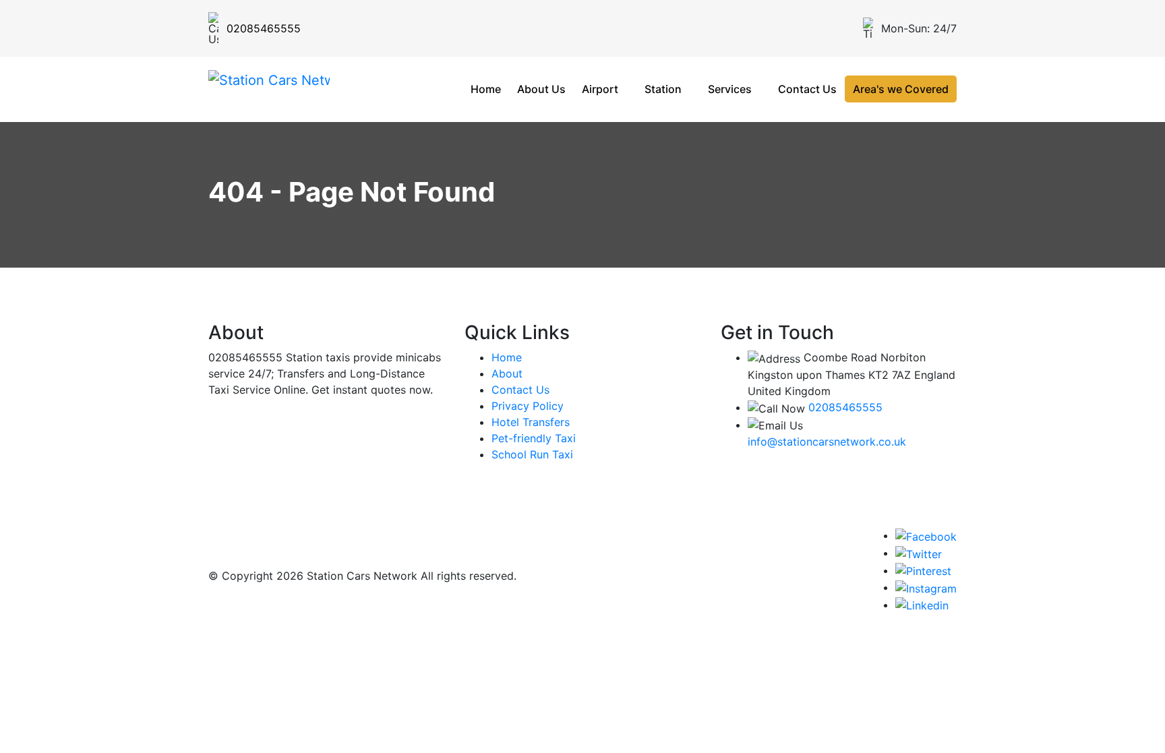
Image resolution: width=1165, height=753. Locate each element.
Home (486, 89)
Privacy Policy (527, 406)
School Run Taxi (532, 454)
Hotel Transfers (530, 422)
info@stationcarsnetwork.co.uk (827, 441)
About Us (541, 89)
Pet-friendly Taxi (533, 438)
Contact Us (807, 89)
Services (730, 89)
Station (663, 89)
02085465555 (845, 407)
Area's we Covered (901, 89)
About (506, 373)
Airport (600, 89)
